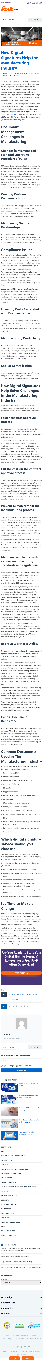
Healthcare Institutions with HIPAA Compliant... (28, 1097)
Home (8, 1335)
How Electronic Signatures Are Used (18, 1187)
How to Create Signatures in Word (28, 1084)
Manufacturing (23, 73)
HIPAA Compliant (9, 1182)
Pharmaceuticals (33, 73)
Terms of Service (35, 1339)
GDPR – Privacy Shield (20, 1339)
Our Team (34, 1335)
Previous (9, 20)
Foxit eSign (14, 114)
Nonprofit (6, 1209)
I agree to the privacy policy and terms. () (17, 1066)
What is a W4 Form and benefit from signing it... (29, 1109)
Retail (4, 1226)
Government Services (11, 1173)
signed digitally (13, 617)
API (2, 1151)
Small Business (8, 1231)
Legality (5, 1200)
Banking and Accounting (13, 1156)
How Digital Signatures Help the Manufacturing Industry (19, 61)
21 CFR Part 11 (13, 994)
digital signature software (14, 739)
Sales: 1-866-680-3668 (35, 2)
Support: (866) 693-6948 (34, 3)
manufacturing (14, 999)
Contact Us (24, 1335)
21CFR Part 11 (14, 73)
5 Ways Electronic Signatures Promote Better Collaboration (21, 1267)
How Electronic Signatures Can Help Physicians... (29, 1121)
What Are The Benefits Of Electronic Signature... (27, 1133)
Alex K (5, 73)
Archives (4, 1279)
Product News (8, 1218)
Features (5, 1165)
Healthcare (6, 1178)
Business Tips (7, 1160)
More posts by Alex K (12, 1038)
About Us (16, 1335)
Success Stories (8, 1235)
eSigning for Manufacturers (27, 994)
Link (30, 1066)
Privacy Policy (6, 1339)
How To (4, 1191)
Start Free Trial (21, 973)
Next (33, 20)
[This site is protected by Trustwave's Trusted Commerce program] (19, 1325)
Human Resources (9, 1195)
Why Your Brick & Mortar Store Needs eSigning (16, 1261)
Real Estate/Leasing (10, 1222)
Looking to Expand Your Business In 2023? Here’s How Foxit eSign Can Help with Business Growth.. (20, 1249)
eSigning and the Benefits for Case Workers (15, 1256)
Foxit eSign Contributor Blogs (16, 1169)
